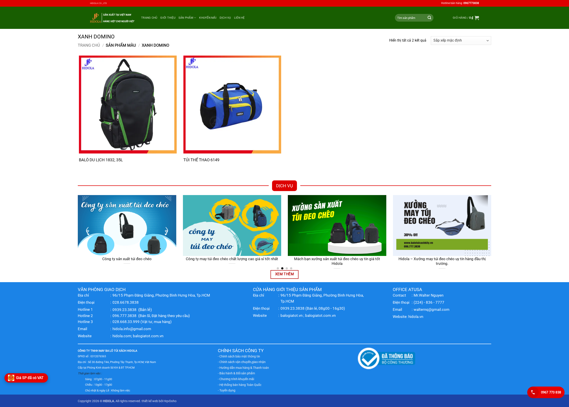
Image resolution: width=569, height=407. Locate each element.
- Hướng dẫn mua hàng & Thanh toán (243, 367)
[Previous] (77, 232)
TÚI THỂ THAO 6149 (201, 160)
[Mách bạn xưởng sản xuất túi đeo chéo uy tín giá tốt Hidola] (337, 225)
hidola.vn (415, 316)
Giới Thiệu (167, 17)
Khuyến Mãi (207, 17)
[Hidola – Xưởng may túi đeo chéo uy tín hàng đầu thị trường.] (442, 225)
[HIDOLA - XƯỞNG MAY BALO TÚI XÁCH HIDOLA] (112, 17)
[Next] (492, 232)
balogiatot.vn (291, 315)
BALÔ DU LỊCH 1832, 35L (101, 160)
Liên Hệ (239, 17)
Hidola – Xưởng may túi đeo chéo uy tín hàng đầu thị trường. (442, 261)
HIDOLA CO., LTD (98, 3)
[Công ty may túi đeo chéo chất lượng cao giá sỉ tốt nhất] (232, 225)
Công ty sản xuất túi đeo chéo (127, 259)
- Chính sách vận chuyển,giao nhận (242, 362)
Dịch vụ (225, 17)
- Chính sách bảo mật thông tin (239, 356)
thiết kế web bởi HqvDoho (159, 401)
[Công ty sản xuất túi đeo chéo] (127, 225)
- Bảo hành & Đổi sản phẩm (236, 373)
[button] (466, 18)
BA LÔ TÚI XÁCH (115, 350)
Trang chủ (149, 17)
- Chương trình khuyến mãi (236, 379)
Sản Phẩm (185, 17)
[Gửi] (429, 18)
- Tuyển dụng (226, 390)
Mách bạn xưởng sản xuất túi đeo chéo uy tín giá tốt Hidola (337, 261)
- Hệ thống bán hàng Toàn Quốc (239, 385)
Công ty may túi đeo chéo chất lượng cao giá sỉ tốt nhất (232, 259)
